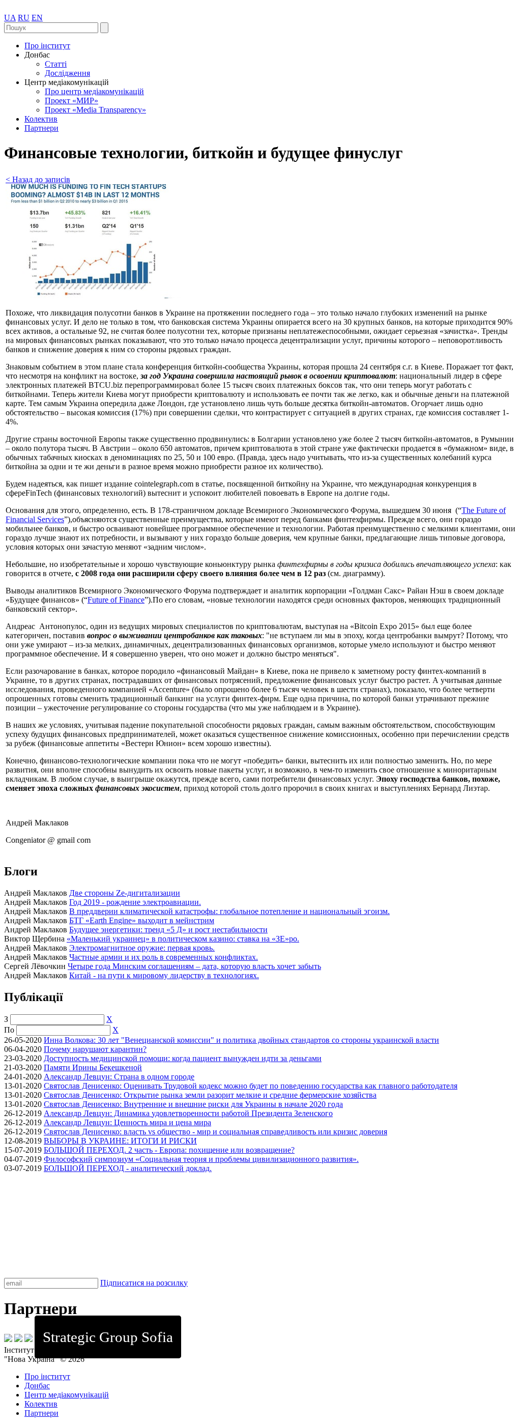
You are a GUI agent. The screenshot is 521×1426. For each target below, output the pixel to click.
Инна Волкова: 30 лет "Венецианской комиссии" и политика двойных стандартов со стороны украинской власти (241, 1040)
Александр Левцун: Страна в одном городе (119, 1076)
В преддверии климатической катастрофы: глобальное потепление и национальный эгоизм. (229, 911)
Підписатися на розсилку (144, 1282)
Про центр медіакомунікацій (94, 91)
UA (10, 17)
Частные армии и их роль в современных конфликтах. (163, 957)
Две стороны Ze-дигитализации (124, 893)
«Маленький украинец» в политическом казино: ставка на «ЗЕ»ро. (183, 938)
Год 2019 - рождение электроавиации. (135, 902)
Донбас (37, 1385)
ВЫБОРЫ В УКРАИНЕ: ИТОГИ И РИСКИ (120, 1140)
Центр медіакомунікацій (66, 1394)
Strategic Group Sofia (108, 1337)
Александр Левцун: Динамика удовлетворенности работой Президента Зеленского (188, 1113)
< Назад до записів (38, 179)
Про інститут (47, 45)
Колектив (40, 119)
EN (37, 17)
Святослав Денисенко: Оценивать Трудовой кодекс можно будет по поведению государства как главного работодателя (250, 1085)
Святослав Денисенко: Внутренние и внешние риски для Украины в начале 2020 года (193, 1104)
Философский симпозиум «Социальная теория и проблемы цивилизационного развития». (201, 1159)
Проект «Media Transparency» (95, 109)
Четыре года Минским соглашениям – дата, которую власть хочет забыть (194, 966)
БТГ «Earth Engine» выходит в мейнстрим (141, 920)
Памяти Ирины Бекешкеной (93, 1067)
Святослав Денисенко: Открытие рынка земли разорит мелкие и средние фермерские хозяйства (210, 1095)
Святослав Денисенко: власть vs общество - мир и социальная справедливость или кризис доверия (215, 1131)
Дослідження (67, 73)
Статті (56, 64)
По (9, 1029)
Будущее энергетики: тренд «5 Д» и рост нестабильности (168, 929)
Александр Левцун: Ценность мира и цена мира (127, 1122)
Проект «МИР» (71, 100)
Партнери (41, 128)
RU (24, 17)
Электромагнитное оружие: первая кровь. (142, 948)
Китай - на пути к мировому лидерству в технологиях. (164, 975)
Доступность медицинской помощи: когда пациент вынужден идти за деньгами (183, 1058)
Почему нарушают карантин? (95, 1049)
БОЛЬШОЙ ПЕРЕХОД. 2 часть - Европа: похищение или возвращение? (169, 1150)
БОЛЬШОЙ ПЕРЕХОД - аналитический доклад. (128, 1168)
